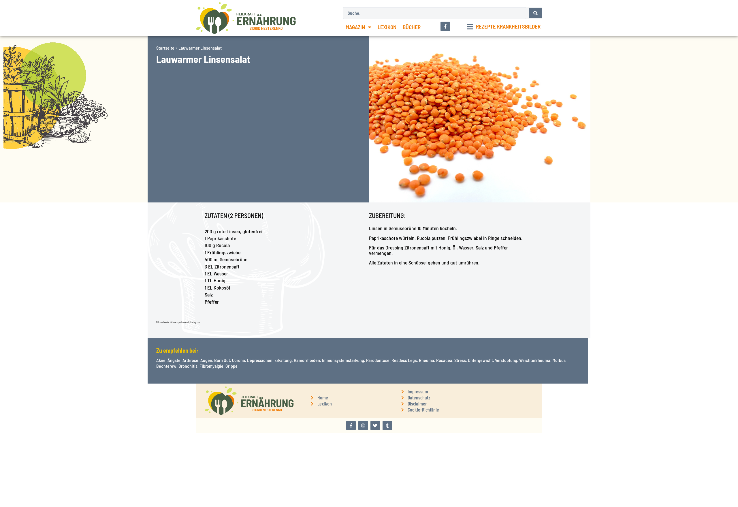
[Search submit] (535, 13)
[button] (504, 27)
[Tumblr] (387, 425)
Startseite (165, 47)
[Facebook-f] (351, 425)
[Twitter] (375, 425)
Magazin (355, 27)
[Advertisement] (74, 242)
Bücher (412, 27)
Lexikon (387, 27)
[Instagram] (363, 425)
